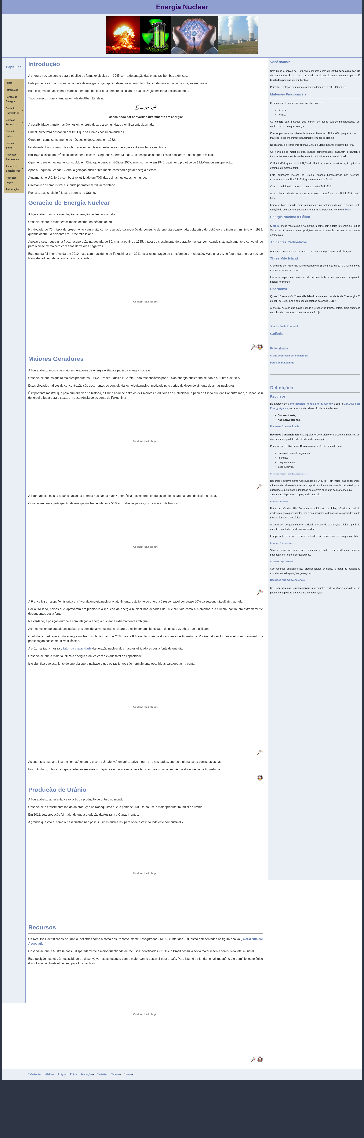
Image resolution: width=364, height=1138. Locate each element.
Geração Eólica (10, 134)
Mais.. (348, 209)
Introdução (12, 89)
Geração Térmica (10, 122)
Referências (35, 1074)
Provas (128, 1074)
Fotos (73, 1074)
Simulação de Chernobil (284, 326)
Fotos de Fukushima (282, 362)
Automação (12, 189)
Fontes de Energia (11, 99)
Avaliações (86, 1074)
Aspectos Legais (11, 180)
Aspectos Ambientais (12, 157)
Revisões (102, 1074)
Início (9, 82)
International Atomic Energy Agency (311, 403)
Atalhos (49, 1074)
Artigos (62, 1074)
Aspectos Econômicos (13, 168)
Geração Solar (10, 145)
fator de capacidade (77, 648)
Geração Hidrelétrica (12, 110)
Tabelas (115, 1074)
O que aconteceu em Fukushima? (290, 355)
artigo (276, 225)
